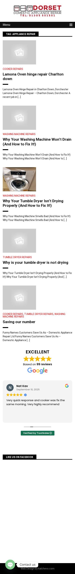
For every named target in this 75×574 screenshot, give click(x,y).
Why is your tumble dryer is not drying (35, 262)
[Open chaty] (10, 564)
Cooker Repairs (13, 69)
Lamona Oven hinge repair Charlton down (33, 76)
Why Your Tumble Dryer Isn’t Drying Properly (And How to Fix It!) (33, 203)
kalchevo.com (46, 568)
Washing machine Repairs (19, 134)
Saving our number (19, 322)
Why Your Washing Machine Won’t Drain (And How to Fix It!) (37, 141)
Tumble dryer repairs (17, 257)
